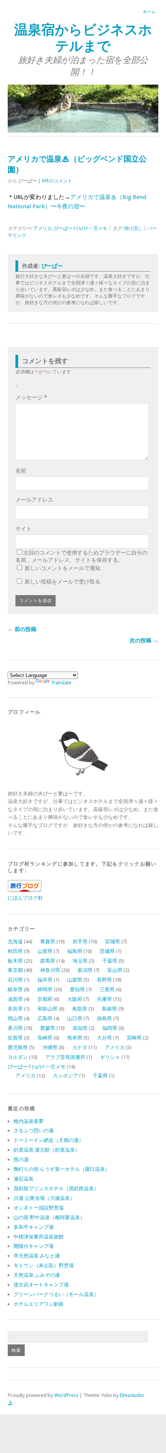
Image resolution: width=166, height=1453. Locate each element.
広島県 (45, 1018)
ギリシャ (110, 1057)
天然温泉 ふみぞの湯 (37, 1275)
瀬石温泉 (24, 1179)
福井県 (45, 980)
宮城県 (112, 941)
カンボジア (65, 1076)
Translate (61, 683)
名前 (20, 471)
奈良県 (15, 1009)
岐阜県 (15, 989)
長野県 (104, 980)
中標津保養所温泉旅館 (39, 1237)
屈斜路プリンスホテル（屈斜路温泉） (56, 1188)
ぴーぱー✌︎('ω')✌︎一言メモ (80, 228)
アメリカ (42, 228)
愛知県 (77, 989)
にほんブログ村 (25, 898)
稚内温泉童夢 (29, 1121)
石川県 (15, 980)
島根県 (109, 1009)
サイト (23, 529)
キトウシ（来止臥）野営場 (44, 1265)
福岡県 (109, 1028)
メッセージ (31, 397)
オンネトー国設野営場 (39, 1208)
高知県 (80, 1028)
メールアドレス (34, 500)
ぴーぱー (52, 266)
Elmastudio (132, 1395)
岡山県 (15, 1018)
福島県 (74, 951)
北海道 (15, 941)
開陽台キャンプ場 (34, 1246)
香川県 (15, 1028)
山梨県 (74, 980)
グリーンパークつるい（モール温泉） (56, 1294)
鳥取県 (79, 1009)
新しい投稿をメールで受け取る (62, 581)
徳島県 (104, 1018)
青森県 (47, 941)
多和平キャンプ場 (34, 1227)
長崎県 (45, 1038)
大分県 (104, 1038)
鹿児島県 (18, 1047)
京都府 (45, 999)
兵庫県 (104, 999)
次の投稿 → (144, 640)
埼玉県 (80, 961)
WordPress (66, 1395)
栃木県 (15, 961)
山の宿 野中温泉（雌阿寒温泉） (49, 1217)
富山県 (114, 970)
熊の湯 (21, 1159)
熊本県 (74, 1038)
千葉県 (109, 961)
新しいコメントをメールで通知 (62, 568)
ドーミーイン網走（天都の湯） (49, 1140)
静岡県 (45, 989)
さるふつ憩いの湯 (34, 1130)
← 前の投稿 (22, 629)
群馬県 (47, 961)
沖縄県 (50, 1047)
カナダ (79, 1047)
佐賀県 (15, 1038)
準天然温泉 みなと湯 (37, 1256)
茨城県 (107, 951)
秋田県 (15, 951)
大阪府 (74, 999)
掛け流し (133, 228)
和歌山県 (47, 1009)
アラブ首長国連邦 (65, 1057)
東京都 (15, 970)
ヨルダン (18, 1057)
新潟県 (85, 970)
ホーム (149, 11)
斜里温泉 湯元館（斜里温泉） (47, 1150)
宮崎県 (134, 1038)
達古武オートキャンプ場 (41, 1285)
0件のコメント (57, 181)
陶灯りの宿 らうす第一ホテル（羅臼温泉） (62, 1169)
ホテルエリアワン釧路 (39, 1304)
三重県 (107, 989)
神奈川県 (50, 970)
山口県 (74, 1018)
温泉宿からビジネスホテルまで (83, 38)
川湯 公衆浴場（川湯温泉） (44, 1198)
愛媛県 (47, 1028)
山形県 (45, 951)
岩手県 (80, 941)
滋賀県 (15, 999)
